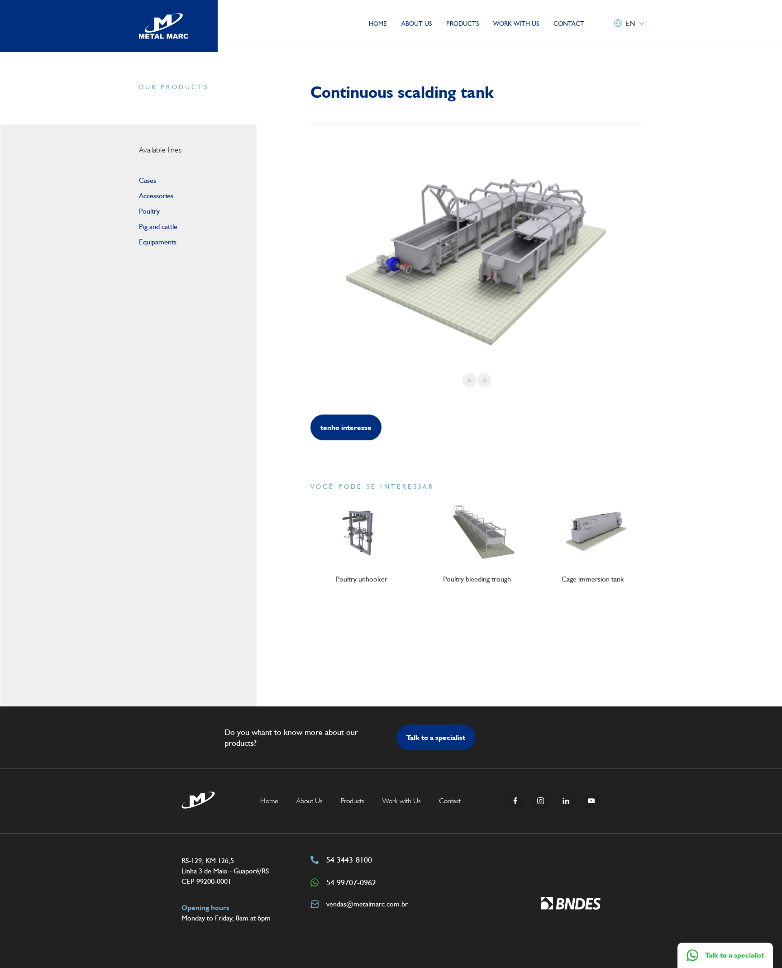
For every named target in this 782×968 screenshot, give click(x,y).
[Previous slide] (470, 380)
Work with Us (516, 23)
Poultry (149, 211)
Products (462, 23)
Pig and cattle (158, 226)
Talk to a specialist (435, 737)
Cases (147, 180)
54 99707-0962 (351, 882)
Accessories (156, 195)
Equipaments (157, 242)
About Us (416, 23)
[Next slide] (484, 380)
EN (630, 23)
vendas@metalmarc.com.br (367, 904)
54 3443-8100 (349, 859)
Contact (568, 23)
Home (378, 23)
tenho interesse (346, 427)
